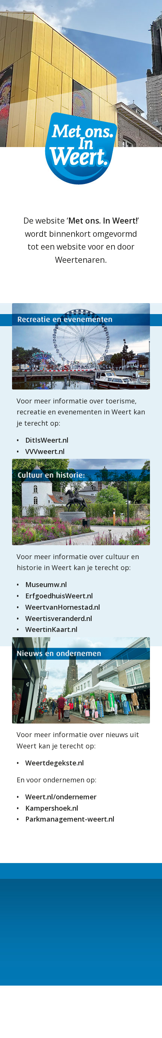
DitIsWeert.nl (47, 440)
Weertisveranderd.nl (58, 618)
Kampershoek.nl (51, 808)
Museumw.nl (46, 584)
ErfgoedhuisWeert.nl (59, 595)
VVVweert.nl (45, 451)
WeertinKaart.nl (51, 629)
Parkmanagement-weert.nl (70, 818)
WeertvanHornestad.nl (62, 607)
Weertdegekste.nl (54, 762)
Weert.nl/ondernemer (60, 796)
